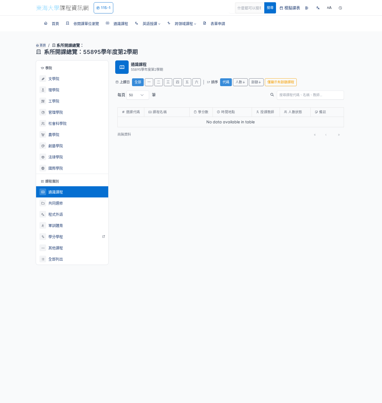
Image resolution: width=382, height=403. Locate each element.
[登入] (306, 7)
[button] (147, 23)
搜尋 (270, 8)
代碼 (226, 82)
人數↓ (240, 82)
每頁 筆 (136, 94)
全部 (138, 82)
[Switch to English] (318, 7)
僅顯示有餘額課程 (280, 82)
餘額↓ (256, 82)
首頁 (42, 45)
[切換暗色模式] (340, 7)
